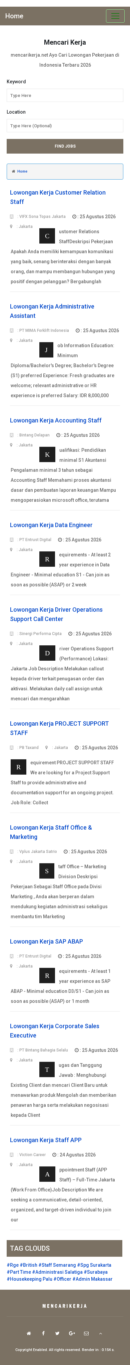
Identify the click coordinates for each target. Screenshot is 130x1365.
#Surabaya (96, 1272)
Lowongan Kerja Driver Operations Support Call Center (56, 614)
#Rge (13, 1265)
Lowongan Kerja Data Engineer (51, 524)
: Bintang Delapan (33, 435)
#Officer (62, 1279)
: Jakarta (59, 747)
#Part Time (19, 1272)
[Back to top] (100, 1333)
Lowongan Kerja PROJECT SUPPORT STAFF (59, 728)
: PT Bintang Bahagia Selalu (42, 1050)
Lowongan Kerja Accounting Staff (56, 420)
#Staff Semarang (57, 1265)
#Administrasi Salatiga (57, 1272)
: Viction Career (31, 1154)
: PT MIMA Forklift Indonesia (42, 330)
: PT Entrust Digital (33, 539)
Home (14, 16)
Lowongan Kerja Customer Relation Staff (58, 197)
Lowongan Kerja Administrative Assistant (52, 311)
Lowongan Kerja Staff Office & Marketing (51, 832)
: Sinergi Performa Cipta (39, 633)
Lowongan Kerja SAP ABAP (46, 941)
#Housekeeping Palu (29, 1279)
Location (16, 112)
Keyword (16, 81)
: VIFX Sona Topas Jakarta (41, 216)
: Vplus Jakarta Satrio (36, 851)
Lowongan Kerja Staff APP (46, 1139)
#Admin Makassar (92, 1279)
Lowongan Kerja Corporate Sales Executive (54, 1031)
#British (28, 1265)
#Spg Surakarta (94, 1265)
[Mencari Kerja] (65, 1306)
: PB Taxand (27, 747)
